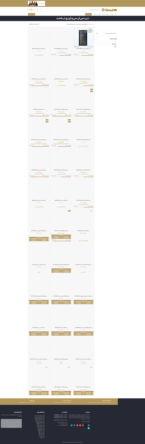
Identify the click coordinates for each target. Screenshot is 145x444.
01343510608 (56, 416)
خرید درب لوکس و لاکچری (39, 419)
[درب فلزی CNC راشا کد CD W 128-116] (83, 129)
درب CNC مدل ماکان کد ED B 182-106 (83, 79)
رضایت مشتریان (31, 14)
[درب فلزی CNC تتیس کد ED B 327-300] (39, 159)
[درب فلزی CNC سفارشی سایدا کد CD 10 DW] (61, 285)
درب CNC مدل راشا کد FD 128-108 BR (83, 48)
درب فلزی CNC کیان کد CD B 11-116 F (83, 109)
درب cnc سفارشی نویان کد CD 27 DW (39, 264)
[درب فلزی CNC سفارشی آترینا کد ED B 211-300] (39, 348)
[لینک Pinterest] (77, 425)
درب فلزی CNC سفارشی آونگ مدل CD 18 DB (61, 264)
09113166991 (66, 236)
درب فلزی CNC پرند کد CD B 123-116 (61, 109)
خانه (93, 24)
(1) (58, 81)
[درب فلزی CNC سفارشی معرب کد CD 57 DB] (83, 254)
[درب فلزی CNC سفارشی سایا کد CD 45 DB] (39, 220)
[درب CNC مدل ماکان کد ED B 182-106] (83, 68)
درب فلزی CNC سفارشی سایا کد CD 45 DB (39, 230)
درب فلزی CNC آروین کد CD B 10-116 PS (61, 139)
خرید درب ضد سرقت (40, 425)
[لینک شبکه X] (86, 425)
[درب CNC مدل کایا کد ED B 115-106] (39, 38)
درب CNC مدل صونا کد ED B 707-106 (39, 387)
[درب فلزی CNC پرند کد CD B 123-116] (61, 98)
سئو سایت (75, 442)
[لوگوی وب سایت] (109, 9)
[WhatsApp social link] (89, 428)
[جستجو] (40, 10)
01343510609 (66, 238)
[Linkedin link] (72, 425)
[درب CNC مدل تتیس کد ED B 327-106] (39, 68)
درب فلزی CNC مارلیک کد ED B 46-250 (83, 170)
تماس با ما (88, 421)
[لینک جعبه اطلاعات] (27, 401)
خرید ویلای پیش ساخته (39, 415)
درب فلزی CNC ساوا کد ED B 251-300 (83, 200)
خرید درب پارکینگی (41, 430)
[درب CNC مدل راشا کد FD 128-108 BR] (83, 38)
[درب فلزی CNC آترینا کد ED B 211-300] (61, 159)
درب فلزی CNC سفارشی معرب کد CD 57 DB (83, 264)
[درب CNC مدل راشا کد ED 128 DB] (61, 317)
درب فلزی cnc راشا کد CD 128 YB (83, 230)
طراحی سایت (80, 442)
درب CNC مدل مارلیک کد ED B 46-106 (39, 200)
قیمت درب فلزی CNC (40, 424)
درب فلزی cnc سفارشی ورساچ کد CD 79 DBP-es (83, 296)
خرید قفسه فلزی (41, 434)
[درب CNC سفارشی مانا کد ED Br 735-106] (83, 348)
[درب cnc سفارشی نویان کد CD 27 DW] (39, 254)
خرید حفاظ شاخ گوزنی (40, 422)
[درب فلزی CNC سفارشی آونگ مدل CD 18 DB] (61, 254)
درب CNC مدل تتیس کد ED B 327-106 (39, 79)
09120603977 (56, 236)
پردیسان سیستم (65, 442)
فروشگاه (90, 24)
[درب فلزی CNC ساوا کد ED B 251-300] (83, 189)
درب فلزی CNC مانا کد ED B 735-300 (61, 387)
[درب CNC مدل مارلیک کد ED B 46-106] (39, 189)
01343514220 (56, 238)
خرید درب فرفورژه (41, 432)
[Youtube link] (80, 425)
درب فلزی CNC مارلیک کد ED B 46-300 (61, 359)
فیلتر (115, 46)
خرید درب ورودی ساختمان (39, 418)
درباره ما (83, 421)
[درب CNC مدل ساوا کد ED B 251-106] (61, 68)
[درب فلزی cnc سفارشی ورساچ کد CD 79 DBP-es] (83, 285)
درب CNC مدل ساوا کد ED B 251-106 (61, 79)
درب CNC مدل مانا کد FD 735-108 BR (61, 48)
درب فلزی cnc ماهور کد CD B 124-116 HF (39, 139)
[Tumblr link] (74, 425)
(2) (81, 81)
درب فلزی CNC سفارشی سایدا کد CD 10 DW (61, 296)
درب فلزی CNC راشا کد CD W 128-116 (83, 139)
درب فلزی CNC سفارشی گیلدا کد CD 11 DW (39, 296)
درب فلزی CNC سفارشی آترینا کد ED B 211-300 (39, 359)
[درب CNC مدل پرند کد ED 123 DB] (39, 317)
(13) (81, 233)
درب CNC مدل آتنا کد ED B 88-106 (61, 200)
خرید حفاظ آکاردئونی (40, 426)
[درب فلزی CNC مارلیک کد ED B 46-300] (61, 348)
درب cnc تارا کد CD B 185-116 (38, 109)
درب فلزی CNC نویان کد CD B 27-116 (61, 230)
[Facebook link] (89, 425)
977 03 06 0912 (57, 420)
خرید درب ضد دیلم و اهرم (39, 421)
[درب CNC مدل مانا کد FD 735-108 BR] (61, 38)
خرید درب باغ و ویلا (40, 428)
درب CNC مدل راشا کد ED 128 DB (61, 327)
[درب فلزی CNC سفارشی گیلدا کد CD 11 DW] (39, 285)
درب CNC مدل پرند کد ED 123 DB (39, 327)
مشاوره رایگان (88, 14)
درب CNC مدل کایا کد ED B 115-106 (39, 48)
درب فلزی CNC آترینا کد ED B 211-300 (61, 170)
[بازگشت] (90, 18)
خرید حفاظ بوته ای (41, 429)
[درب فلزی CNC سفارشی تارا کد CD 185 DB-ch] (83, 317)
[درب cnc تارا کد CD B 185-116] (39, 98)
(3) (58, 111)
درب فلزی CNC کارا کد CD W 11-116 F (83, 387)
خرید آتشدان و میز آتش (39, 417)
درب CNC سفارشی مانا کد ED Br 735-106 (83, 359)
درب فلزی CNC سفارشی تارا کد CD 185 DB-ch (83, 327)
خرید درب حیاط (41, 433)
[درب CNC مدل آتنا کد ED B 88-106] (61, 189)
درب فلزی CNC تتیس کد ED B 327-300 (39, 170)
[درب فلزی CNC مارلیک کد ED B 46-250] (83, 159)
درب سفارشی (42, 437)
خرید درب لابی (41, 436)
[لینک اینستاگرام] (83, 425)
